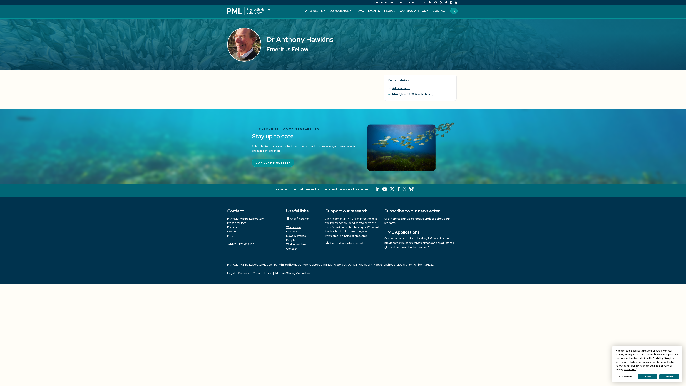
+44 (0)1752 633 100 (241, 244)
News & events (296, 236)
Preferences (625, 376)
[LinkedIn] (430, 2)
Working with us (413, 11)
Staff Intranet (299, 219)
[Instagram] (451, 2)
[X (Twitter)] (441, 2)
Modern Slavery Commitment (294, 273)
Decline (647, 376)
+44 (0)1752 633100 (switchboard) (412, 94)
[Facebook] (446, 2)
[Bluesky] (456, 2)
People (389, 11)
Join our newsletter (273, 162)
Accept (669, 376)
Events (374, 11)
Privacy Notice (262, 273)
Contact (440, 11)
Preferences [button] (630, 369)
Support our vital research (347, 243)
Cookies (243, 273)
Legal (231, 273)
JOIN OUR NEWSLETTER (387, 2)
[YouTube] (435, 2)
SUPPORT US (417, 2)
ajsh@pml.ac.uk (401, 88)
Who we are (314, 11)
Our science (339, 11)
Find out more (417, 247)
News (359, 11)
